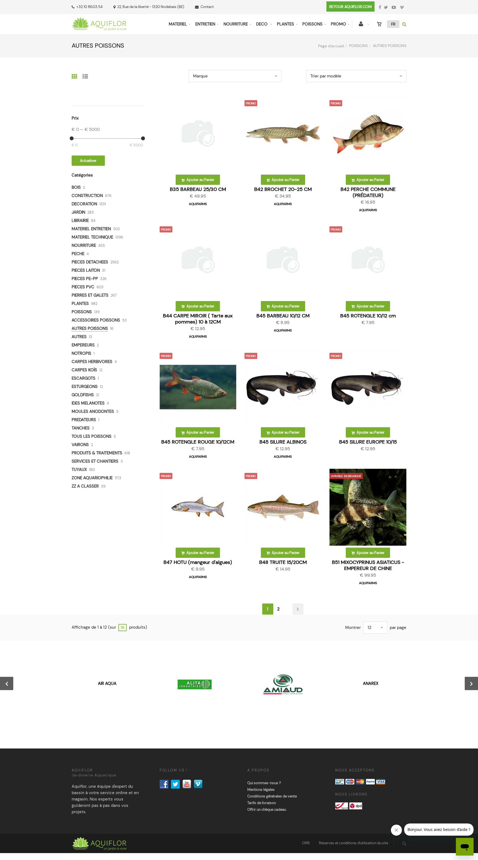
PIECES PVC (83, 287)
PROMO (338, 24)
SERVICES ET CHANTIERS (95, 461)
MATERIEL (178, 24)
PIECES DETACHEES (90, 262)
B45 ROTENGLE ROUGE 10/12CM (197, 442)
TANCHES (81, 428)
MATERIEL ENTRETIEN (91, 229)
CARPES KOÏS (84, 370)
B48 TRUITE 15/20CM (283, 562)
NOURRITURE (236, 24)
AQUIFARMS (198, 204)
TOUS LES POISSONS (91, 436)
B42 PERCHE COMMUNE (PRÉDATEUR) (368, 192)
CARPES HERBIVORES (92, 361)
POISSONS (312, 24)
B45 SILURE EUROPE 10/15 (368, 442)
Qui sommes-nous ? (264, 783)
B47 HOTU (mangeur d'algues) (197, 562)
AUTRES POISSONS (90, 328)
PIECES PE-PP (85, 278)
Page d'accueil (331, 45)
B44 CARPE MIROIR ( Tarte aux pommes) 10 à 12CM (198, 318)
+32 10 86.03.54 (89, 6)
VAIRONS (80, 444)
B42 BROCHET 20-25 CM (283, 189)
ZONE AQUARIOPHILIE (92, 478)
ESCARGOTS (83, 378)
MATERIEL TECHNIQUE (92, 237)
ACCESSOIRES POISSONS (96, 320)
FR (393, 24)
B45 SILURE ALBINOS (282, 442)
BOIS (76, 187)
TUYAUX (79, 469)
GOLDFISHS (83, 395)
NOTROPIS (81, 353)
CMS (306, 843)
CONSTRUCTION (87, 195)
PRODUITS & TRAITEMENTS (97, 453)
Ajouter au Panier (200, 179)
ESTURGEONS (85, 386)
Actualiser (88, 160)
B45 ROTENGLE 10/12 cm (368, 315)
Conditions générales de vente (272, 796)
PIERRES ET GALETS (90, 295)
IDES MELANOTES (88, 403)
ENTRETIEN (205, 24)
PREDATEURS (84, 420)
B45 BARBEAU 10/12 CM (283, 315)
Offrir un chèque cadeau (266, 809)
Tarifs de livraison (261, 803)
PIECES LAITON (86, 270)
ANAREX (370, 683)
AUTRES (79, 337)
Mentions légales (261, 789)
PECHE (78, 254)
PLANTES (285, 24)
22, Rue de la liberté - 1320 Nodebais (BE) (150, 6)
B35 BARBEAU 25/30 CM (198, 189)
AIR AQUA (107, 683)
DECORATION (84, 204)
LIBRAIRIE (80, 220)
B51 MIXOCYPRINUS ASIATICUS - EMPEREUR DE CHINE (368, 565)
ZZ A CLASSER (85, 486)
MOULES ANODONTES (93, 411)
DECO (262, 24)
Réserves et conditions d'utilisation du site (353, 843)
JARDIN (78, 212)
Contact (207, 6)
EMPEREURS (83, 345)
